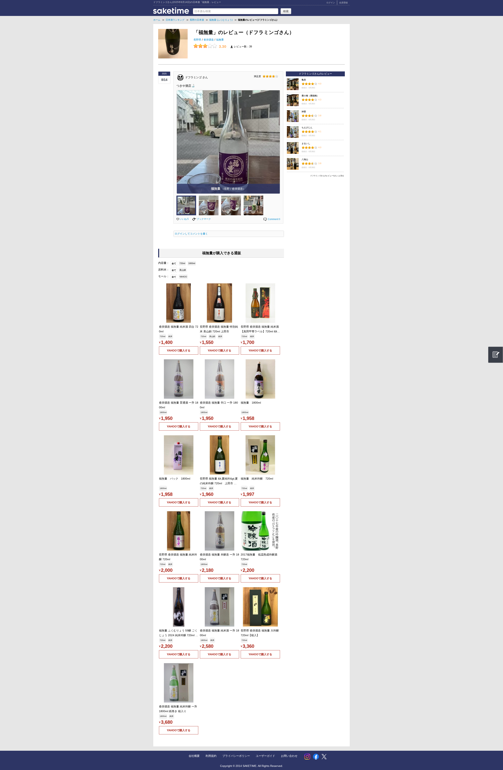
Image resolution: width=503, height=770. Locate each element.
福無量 (220, 39)
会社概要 (194, 755)
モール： (163, 276)
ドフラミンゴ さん (196, 77)
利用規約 (211, 755)
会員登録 (343, 2)
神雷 (304, 111)
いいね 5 (184, 219)
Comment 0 (273, 219)
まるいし (306, 143)
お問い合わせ (289, 755)
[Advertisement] (315, 206)
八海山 (305, 159)
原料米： (163, 269)
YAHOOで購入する (178, 350)
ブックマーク (203, 219)
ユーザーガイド (265, 755)
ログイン (330, 2)
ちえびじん (307, 127)
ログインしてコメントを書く (191, 233)
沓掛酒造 (209, 39)
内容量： (163, 262)
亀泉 (304, 80)
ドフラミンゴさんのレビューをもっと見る (327, 176)
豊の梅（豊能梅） (310, 95)
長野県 (198, 39)
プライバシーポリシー (236, 755)
